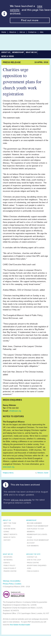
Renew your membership (37, 526)
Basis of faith (9, 537)
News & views (7, 56)
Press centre (33, 562)
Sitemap (6, 581)
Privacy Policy (8, 584)
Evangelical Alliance (24, 42)
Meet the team (10, 523)
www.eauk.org (8, 467)
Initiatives (8, 557)
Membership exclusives (37, 534)
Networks (8, 560)
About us (12, 32)
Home (3, 32)
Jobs (41, 32)
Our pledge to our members (35, 530)
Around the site (33, 554)
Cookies (18, 584)
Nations (7, 526)
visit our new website (21, 500)
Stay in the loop (34, 560)
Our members (33, 546)
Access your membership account (38, 541)
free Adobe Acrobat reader (20, 625)
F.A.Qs (29, 537)
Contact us (32, 32)
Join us (22, 32)
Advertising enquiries (36, 565)
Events (7, 562)
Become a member (34, 523)
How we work (9, 529)
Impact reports (10, 534)
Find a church (33, 571)
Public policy (9, 565)
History (7, 540)
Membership (18, 52)
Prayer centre (10, 571)
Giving (6, 531)
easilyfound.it (10, 568)
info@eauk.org (15, 411)
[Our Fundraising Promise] (14, 597)
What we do (31, 52)
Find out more (30, 20)
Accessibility (15, 581)
